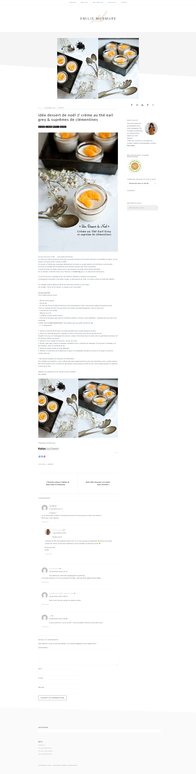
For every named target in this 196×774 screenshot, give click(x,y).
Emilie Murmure (98, 18)
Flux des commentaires (45, 751)
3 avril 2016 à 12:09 (59, 533)
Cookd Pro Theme (59, 765)
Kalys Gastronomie (55, 323)
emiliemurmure (58, 530)
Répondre (45, 522)
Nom (40, 669)
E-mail (40, 678)
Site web (41, 687)
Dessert (61, 107)
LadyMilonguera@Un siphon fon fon (61, 593)
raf (50, 616)
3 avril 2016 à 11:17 (56, 509)
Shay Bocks (73, 765)
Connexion (41, 745)
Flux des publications (44, 748)
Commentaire (43, 647)
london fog (76, 271)
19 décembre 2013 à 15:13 (58, 571)
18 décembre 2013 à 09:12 (58, 596)
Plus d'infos (131, 145)
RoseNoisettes (54, 568)
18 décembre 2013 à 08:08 (58, 618)
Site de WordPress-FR (45, 754)
